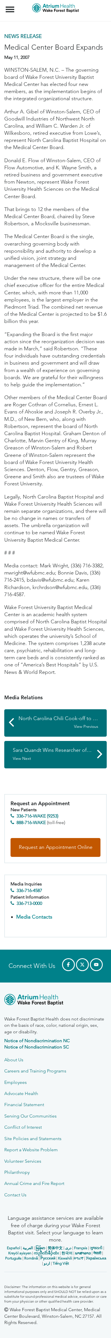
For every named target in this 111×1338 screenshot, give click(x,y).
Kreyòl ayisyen (19, 1253)
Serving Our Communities (30, 1116)
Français (80, 1248)
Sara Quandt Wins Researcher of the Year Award (60, 754)
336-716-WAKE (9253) (37, 816)
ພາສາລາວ (83, 1253)
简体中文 (55, 1248)
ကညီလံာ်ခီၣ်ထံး (46, 1253)
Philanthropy (17, 1172)
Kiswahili (65, 1258)
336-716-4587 (29, 890)
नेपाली (97, 1253)
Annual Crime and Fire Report (34, 1183)
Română (31, 1258)
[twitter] (82, 964)
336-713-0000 (29, 903)
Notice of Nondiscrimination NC (37, 1040)
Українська (96, 1258)
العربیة (28, 1248)
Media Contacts (34, 917)
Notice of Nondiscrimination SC (36, 1047)
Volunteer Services (22, 1161)
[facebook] (68, 964)
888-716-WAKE (31, 822)
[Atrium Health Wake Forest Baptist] (55, 1000)
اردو (47, 1263)
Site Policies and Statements (32, 1138)
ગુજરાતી (96, 1248)
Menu (10, 6)
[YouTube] (96, 964)
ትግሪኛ (78, 1258)
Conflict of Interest (23, 1127)
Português (13, 1258)
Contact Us (15, 1195)
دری (68, 1248)
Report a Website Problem (31, 1149)
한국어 (67, 1253)
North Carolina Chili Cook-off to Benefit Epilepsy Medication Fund (62, 722)
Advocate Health (21, 1093)
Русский (48, 1258)
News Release (23, 36)
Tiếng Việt (61, 1263)
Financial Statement (24, 1104)
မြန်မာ (40, 1248)
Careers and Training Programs (35, 1071)
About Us (13, 1059)
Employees (15, 1082)
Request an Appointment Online (55, 847)
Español (13, 1248)
